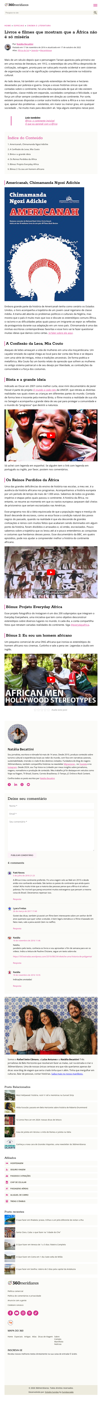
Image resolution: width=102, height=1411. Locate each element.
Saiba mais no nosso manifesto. (67, 1073)
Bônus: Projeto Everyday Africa (24, 164)
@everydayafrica (80, 624)
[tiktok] (36, 1313)
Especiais (19, 25)
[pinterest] (29, 1313)
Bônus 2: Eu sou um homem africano (27, 169)
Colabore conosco (15, 1305)
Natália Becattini (25, 44)
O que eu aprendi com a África (41, 123)
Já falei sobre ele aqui (61, 333)
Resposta (17, 899)
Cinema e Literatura (39, 25)
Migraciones (69, 764)
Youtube (83, 764)
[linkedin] (15, 785)
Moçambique (46, 50)
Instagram (12, 767)
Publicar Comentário (22, 855)
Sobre (57, 1336)
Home (8, 25)
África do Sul (23, 50)
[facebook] (9, 785)
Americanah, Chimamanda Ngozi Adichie (29, 144)
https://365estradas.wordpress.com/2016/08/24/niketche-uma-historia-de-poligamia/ (52, 956)
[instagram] (22, 785)
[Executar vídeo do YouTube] (51, 435)
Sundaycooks (68, 1392)
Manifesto (58, 1341)
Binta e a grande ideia (20, 154)
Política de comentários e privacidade (24, 1296)
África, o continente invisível (40, 120)
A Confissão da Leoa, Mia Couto (25, 149)
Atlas (34, 1336)
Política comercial (15, 1291)
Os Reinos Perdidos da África (23, 159)
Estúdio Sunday (52, 1392)
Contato (57, 1339)
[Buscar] (95, 13)
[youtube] (28, 785)
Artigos (27, 1336)
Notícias (57, 1344)
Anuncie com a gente (17, 1300)
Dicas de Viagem (45, 1336)
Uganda (34, 50)
